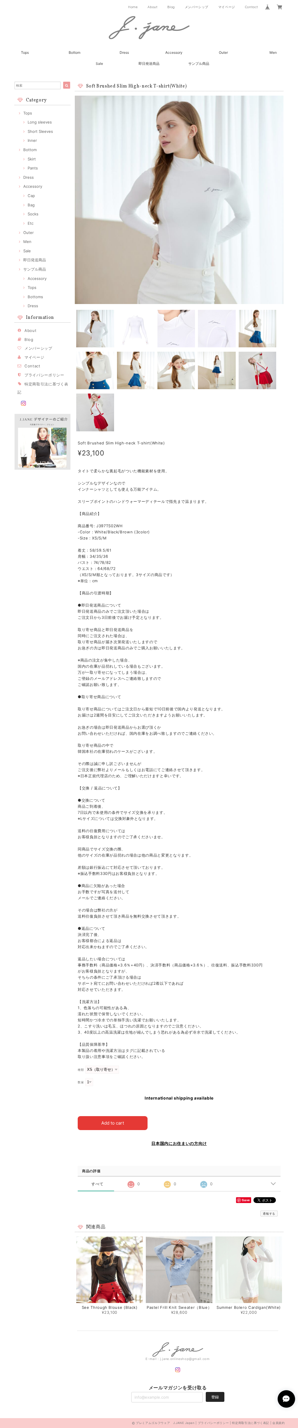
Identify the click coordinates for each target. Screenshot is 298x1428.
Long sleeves (40, 122)
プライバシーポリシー (44, 375)
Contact (251, 7)
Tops (25, 52)
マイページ (226, 7)
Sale (99, 63)
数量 (81, 1082)
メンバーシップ (197, 7)
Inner (32, 140)
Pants (33, 168)
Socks (33, 214)
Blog (171, 7)
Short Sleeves (40, 131)
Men (273, 52)
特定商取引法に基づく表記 (250, 1423)
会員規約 (278, 1423)
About (152, 7)
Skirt (32, 159)
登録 (215, 1397)
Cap (31, 195)
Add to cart (112, 1123)
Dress (124, 52)
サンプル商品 (198, 63)
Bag (31, 205)
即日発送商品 (149, 63)
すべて (97, 1184)
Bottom (74, 52)
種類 (81, 1070)
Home (133, 7)
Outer (223, 52)
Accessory (173, 52)
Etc (30, 223)
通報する (269, 1213)
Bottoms (35, 296)
